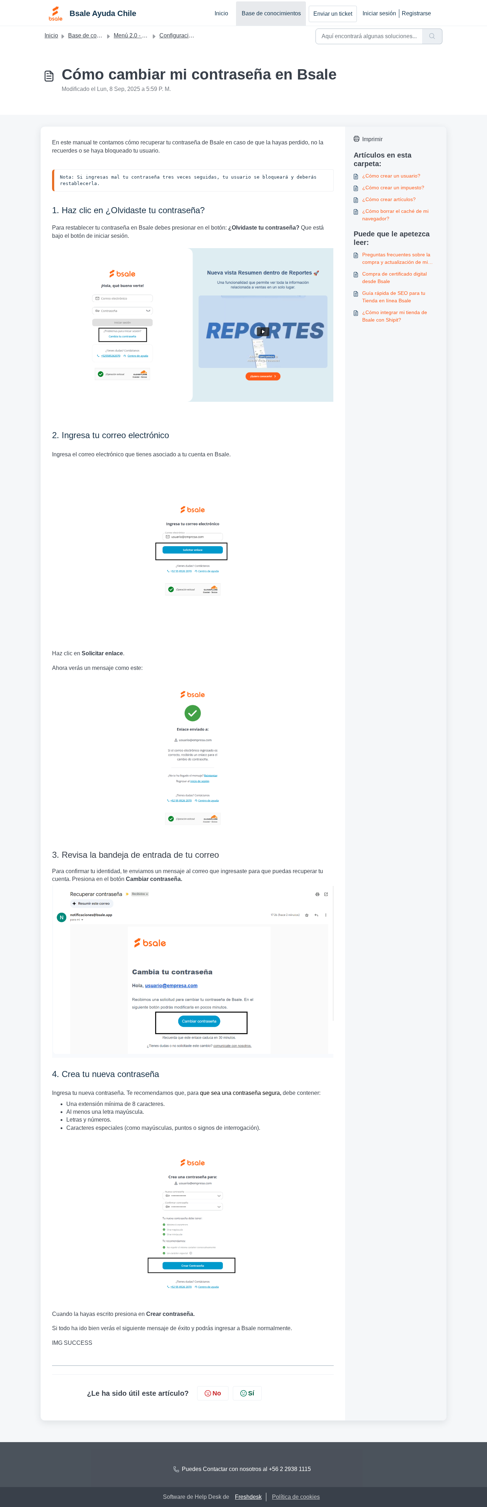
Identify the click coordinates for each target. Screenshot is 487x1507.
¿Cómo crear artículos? (389, 199)
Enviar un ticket (332, 14)
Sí (251, 1393)
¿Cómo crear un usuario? (391, 176)
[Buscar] (432, 36)
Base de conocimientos (271, 13)
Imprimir (372, 139)
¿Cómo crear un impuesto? (393, 187)
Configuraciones (180, 35)
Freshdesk (248, 1497)
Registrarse (416, 13)
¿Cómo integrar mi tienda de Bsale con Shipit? (394, 316)
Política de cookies (296, 1497)
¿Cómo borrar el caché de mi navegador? (395, 214)
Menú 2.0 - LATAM (137, 35)
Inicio (221, 13)
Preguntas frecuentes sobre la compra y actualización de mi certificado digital (396, 259)
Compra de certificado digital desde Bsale (394, 277)
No (216, 1393)
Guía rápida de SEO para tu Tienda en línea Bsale (393, 296)
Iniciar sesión (379, 13)
